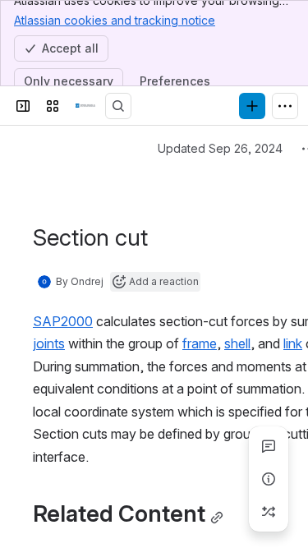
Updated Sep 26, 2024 (220, 148)
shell (237, 343)
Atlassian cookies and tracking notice (114, 20)
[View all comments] (268, 446)
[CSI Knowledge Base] (85, 106)
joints (49, 343)
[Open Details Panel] (268, 479)
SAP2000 (63, 321)
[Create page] (268, 512)
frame (199, 343)
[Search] (118, 106)
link (292, 343)
